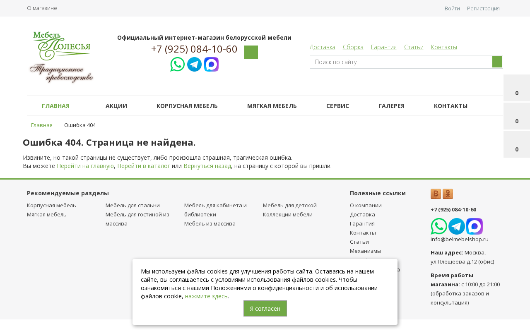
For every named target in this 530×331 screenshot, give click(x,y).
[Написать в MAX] (211, 63)
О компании (366, 205)
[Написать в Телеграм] (194, 63)
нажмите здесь (206, 296)
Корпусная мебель (187, 106)
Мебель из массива (210, 223)
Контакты (444, 47)
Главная (56, 106)
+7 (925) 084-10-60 (194, 49)
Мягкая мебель (272, 106)
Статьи (414, 47)
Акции (116, 106)
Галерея (391, 106)
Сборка (353, 47)
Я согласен (265, 308)
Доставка (322, 47)
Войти (452, 8)
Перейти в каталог (143, 166)
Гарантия (384, 47)
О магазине (42, 8)
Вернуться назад (207, 166)
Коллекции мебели (288, 214)
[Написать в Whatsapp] (177, 63)
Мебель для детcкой (290, 205)
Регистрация (483, 8)
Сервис (337, 106)
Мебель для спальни (133, 205)
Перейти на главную (85, 166)
